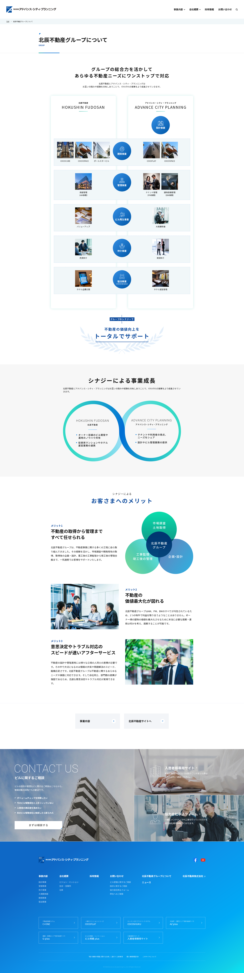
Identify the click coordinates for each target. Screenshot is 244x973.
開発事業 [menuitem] (42, 897)
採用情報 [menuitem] (94, 876)
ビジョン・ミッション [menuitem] (69, 882)
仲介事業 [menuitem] (42, 890)
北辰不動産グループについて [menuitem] (156, 876)
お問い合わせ (225, 9)
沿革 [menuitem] (61, 890)
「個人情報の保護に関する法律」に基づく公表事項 (105, 957)
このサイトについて (149, 957)
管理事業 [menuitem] (42, 886)
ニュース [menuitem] (146, 882)
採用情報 (209, 9)
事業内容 (178, 9)
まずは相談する (38, 825)
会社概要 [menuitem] (63, 876)
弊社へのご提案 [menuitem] (116, 894)
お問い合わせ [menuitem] (117, 876)
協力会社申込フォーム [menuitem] (119, 890)
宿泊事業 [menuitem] (42, 901)
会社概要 (193, 9)
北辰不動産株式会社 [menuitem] (193, 876)
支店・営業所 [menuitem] (65, 886)
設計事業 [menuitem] (42, 882)
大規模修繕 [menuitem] (43, 894)
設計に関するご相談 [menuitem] (118, 886)
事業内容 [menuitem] (43, 876)
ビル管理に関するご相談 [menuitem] (120, 882)
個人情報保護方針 (133, 957)
